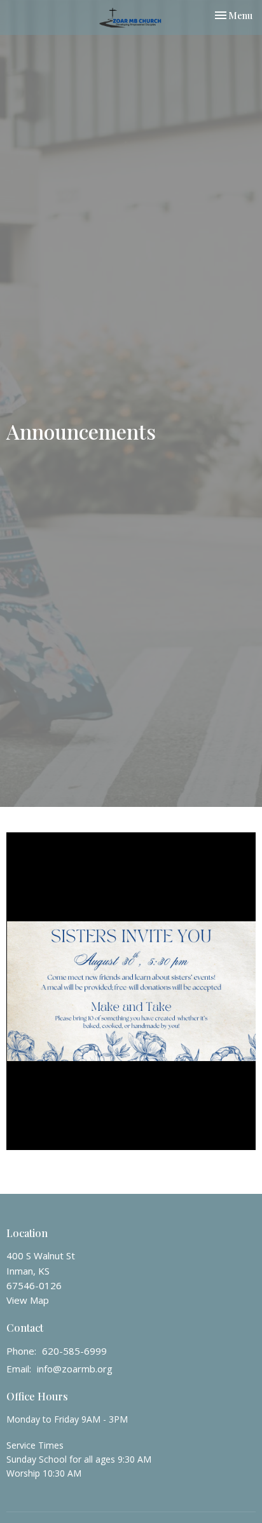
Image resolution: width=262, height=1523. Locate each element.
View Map (27, 1300)
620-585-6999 (74, 1350)
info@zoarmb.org (75, 1368)
